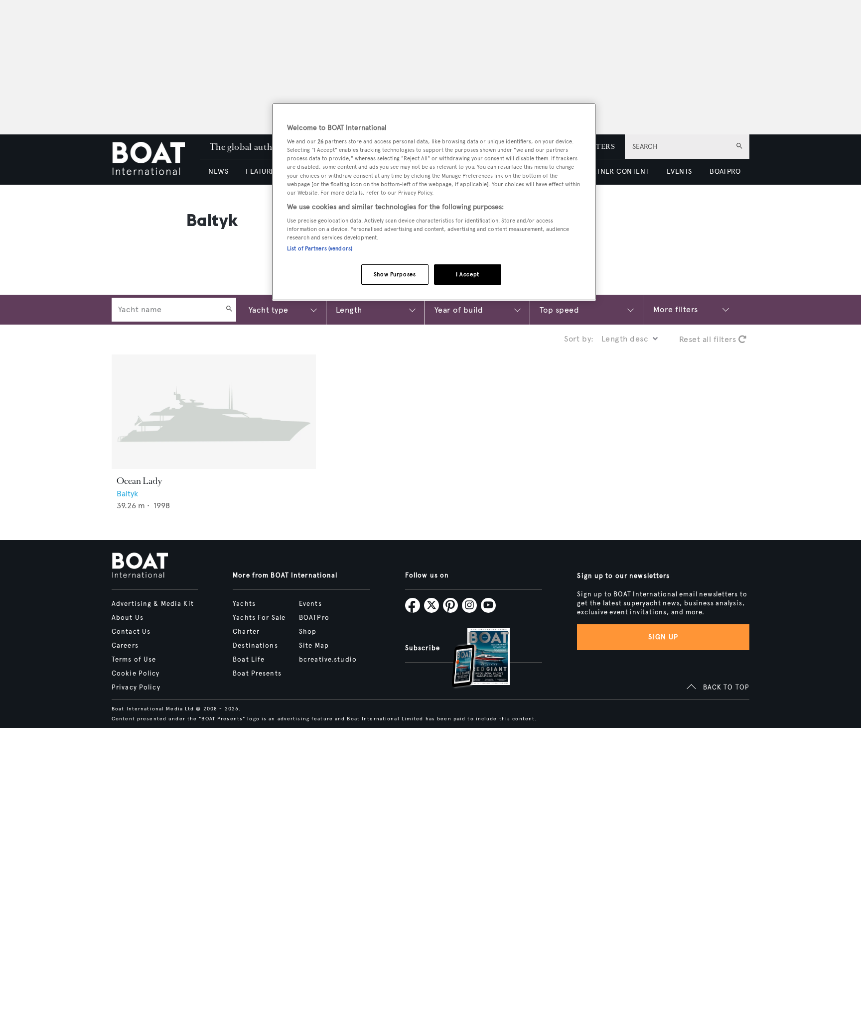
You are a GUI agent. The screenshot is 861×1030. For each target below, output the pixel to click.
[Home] (156, 159)
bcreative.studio (328, 660)
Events (310, 604)
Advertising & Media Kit (153, 604)
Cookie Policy (136, 674)
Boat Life (249, 660)
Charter (246, 632)
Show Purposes (395, 274)
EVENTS (679, 171)
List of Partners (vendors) (319, 248)
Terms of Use (134, 660)
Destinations (255, 646)
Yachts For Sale (259, 618)
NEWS (218, 171)
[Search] (229, 309)
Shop (307, 632)
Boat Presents (257, 674)
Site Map (314, 646)
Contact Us (131, 632)
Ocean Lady (139, 481)
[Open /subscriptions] (472, 659)
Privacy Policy (136, 687)
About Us (128, 618)
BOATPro (314, 618)
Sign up (663, 637)
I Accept (467, 274)
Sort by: (579, 338)
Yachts (244, 604)
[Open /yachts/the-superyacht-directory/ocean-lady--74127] (214, 411)
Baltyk (127, 493)
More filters (675, 309)
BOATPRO (725, 171)
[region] (434, 202)
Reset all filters (708, 339)
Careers (125, 646)
